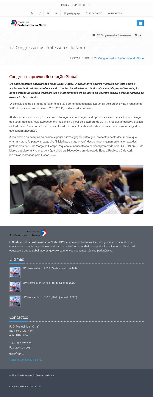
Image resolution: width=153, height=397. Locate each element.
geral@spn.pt (73, 13)
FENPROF (76, 4)
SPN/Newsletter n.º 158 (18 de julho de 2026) (49, 282)
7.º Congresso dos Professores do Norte (119, 35)
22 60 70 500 (95, 13)
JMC (40, 386)
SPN (87, 58)
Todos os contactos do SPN (25, 359)
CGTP (86, 4)
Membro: (65, 4)
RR (32, 386)
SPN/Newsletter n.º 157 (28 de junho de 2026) (49, 297)
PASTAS (75, 58)
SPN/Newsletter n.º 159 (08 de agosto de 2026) (50, 268)
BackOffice (116, 13)
